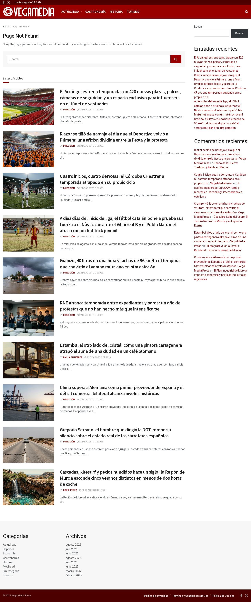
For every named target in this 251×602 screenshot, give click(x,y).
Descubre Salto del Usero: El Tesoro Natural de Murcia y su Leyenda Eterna (221, 221)
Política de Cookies (223, 595)
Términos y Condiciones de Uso (190, 595)
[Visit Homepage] (29, 12)
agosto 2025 (73, 558)
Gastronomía (95, 11)
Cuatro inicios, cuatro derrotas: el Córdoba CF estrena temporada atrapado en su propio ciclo (112, 179)
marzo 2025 (73, 571)
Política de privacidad (156, 595)
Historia (116, 11)
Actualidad (70, 11)
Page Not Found (21, 26)
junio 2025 (72, 566)
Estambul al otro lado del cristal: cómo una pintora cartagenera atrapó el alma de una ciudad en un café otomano (121, 348)
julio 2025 (71, 562)
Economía (9, 553)
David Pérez (70, 490)
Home (6, 26)
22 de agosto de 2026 (91, 188)
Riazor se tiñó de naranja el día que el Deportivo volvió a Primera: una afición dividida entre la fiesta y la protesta (114, 137)
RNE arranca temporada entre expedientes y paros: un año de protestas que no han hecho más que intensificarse (120, 306)
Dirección (69, 109)
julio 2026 (71, 549)
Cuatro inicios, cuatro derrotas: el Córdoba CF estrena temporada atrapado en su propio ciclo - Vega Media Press (220, 179)
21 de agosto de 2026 (98, 357)
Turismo (133, 11)
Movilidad (9, 566)
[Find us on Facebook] (4, 2)
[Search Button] (246, 12)
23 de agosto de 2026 (91, 109)
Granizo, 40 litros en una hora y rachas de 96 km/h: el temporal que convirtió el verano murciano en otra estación (120, 263)
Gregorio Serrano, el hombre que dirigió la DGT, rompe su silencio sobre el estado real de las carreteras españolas (115, 433)
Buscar (198, 26)
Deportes (8, 549)
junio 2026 (72, 553)
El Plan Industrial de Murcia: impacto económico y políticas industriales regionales (220, 275)
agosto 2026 (73, 544)
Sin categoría (11, 571)
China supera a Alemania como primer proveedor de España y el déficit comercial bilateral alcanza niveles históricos (122, 390)
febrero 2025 (74, 575)
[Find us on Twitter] (8, 2)
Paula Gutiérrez (72, 357)
